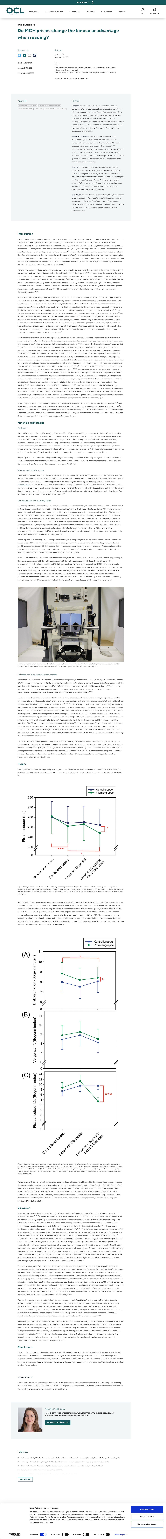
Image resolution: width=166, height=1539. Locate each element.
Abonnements (83, 2)
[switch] (65, 1534)
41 (102, 1225)
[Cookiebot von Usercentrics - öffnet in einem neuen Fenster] (15, 1534)
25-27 (75, 369)
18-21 (78, 343)
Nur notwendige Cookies (147, 1524)
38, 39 (77, 750)
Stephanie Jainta (60, 57)
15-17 (114, 310)
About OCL (34, 11)
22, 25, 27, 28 (40, 1333)
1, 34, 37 (89, 713)
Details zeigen (119, 1534)
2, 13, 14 (36, 291)
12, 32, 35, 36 (68, 704)
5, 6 (119, 576)
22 (110, 343)
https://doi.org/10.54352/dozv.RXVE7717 (71, 78)
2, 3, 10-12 (103, 282)
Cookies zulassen (147, 1509)
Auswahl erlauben (147, 1517)
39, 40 (85, 750)
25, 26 (24, 1241)
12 (119, 313)
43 (93, 1288)
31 (85, 576)
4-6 (66, 279)
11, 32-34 (90, 692)
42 (83, 1260)
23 (79, 353)
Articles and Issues (54, 11)
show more (25, 1479)
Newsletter (106, 11)
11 (86, 272)
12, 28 (82, 1254)
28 (102, 397)
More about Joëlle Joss (57, 1422)
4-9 (68, 251)
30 (103, 508)
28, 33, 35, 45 (57, 1312)
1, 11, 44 (69, 1294)
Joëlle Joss (58, 55)
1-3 (28, 248)
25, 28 (116, 403)
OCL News (90, 11)
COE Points (74, 11)
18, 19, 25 (80, 1228)
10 (64, 264)
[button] (19, 55)
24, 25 (80, 366)
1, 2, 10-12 (36, 1216)
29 (64, 494)
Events (122, 11)
